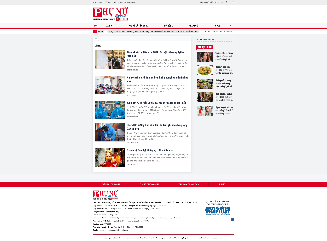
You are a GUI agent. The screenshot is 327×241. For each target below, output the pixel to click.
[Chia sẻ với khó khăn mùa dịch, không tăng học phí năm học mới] (110, 85)
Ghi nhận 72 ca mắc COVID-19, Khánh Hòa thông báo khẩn (156, 103)
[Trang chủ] (95, 25)
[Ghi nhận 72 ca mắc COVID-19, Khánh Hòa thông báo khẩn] (110, 110)
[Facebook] (232, 219)
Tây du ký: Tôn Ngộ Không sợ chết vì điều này (150, 150)
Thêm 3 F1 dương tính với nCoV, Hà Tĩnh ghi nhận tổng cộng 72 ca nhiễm (157, 126)
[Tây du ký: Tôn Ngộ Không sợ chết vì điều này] (110, 157)
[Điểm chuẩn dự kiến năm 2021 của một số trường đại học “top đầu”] (110, 59)
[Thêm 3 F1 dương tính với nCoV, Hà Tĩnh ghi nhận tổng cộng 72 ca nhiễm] (110, 132)
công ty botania (207, 39)
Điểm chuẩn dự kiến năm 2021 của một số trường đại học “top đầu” (156, 54)
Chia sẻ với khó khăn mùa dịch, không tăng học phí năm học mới (157, 79)
